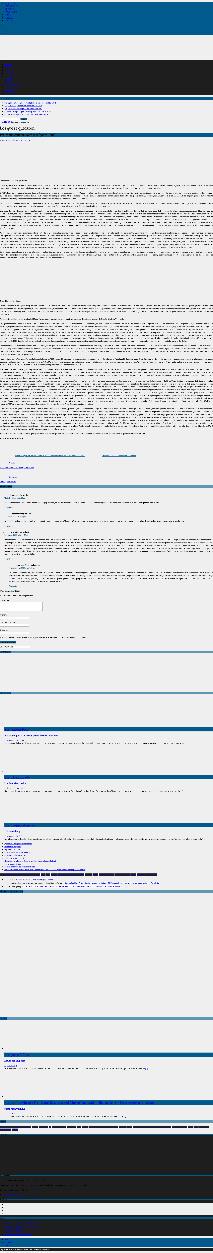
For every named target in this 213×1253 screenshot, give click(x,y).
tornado (154, 874)
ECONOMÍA (8, 79)
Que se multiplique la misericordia (18, 843)
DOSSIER (7, 82)
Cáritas (43, 874)
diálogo (47, 874)
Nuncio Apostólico (160, 1127)
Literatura (95, 874)
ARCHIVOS (8, 90)
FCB (94, 1127)
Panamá (111, 874)
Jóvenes (89, 874)
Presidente (127, 874)
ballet (17, 1127)
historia (69, 874)
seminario (3, 1130)
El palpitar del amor (12, 849)
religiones (133, 874)
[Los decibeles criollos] (15, 771)
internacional (80, 874)
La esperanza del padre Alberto (17, 852)
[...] (186, 743)
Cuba (38, 874)
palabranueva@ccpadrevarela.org (19, 1194)
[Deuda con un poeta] (22, 1048)
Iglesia (74, 874)
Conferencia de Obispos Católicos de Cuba (21, 1223)
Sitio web (4, 629)
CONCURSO (9, 87)
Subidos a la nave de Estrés (15, 858)
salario (139, 874)
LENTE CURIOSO (10, 93)
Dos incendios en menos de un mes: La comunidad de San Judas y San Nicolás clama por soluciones (44, 869)
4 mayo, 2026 (10, 1113)
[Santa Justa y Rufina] (22, 1096)
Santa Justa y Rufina (12, 863)
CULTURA (8, 73)
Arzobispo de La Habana (7, 874)
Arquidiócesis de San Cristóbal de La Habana (22, 1226)
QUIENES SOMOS (11, 3)
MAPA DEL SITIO (10, 6)
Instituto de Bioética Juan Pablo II (18, 1234)
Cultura (3, 1018)
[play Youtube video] (106, 955)
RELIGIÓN (8, 67)
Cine (50, 1127)
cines (53, 1127)
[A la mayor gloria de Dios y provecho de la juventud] (22, 723)
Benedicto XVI (23, 1127)
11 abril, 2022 (5, 140)
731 (22, 836)
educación (54, 874)
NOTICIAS (8, 64)
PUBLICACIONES (10, 11)
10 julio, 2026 (9, 1065)
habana (64, 874)
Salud (143, 874)
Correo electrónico (7, 622)
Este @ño (4, 646)
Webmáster (15, 140)
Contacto (8, 1245)
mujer (142, 1127)
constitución (33, 874)
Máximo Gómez (104, 874)
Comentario (5, 600)
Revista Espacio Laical (13, 1228)
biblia (17, 874)
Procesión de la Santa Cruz (15, 855)
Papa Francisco (119, 874)
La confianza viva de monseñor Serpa (19, 866)
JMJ (86, 874)
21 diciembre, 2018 (11, 788)
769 (21, 788)
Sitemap (7, 1242)
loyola (135, 1127)
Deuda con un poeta (12, 846)
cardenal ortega (24, 874)
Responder (8, 507)
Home (6, 1239)
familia (59, 874)
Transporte (15, 1130)
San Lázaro (148, 874)
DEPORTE (8, 76)
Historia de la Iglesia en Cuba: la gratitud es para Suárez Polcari (30, 861)
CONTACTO (9, 9)
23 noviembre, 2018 (12, 740)
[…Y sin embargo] (22, 819)
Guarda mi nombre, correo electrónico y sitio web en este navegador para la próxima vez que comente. (44, 637)
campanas (35, 1127)
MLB (138, 1127)
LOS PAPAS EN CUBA (12, 84)
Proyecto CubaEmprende (14, 1231)
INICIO (6, 61)
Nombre (3, 614)
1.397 (23, 740)
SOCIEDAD (8, 70)
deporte (73, 1127)
